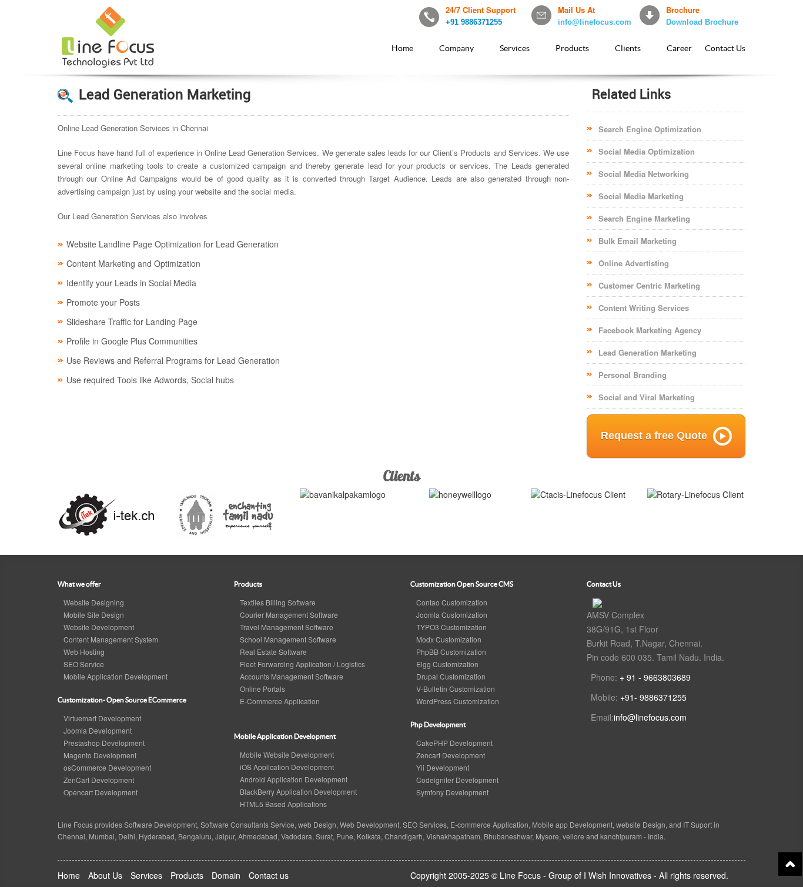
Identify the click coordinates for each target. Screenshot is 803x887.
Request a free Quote (654, 435)
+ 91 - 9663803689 (655, 677)
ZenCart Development (98, 780)
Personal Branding (632, 374)
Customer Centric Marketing (649, 285)
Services (515, 48)
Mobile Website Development (287, 754)
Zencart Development (450, 755)
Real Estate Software (273, 652)
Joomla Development (97, 730)
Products (572, 48)
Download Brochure (702, 22)
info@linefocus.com (594, 22)
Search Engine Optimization (649, 129)
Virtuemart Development (102, 718)
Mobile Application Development (115, 676)
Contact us (269, 875)
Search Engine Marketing (644, 218)
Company (456, 48)
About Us (105, 875)
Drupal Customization (451, 676)
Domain (226, 875)
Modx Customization (448, 639)
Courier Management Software (289, 615)
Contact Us (725, 48)
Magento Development (99, 755)
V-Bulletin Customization (455, 689)
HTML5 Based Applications (283, 804)
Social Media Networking (643, 173)
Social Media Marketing (641, 196)
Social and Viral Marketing (646, 397)
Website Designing (93, 602)
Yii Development (442, 767)
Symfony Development (452, 792)
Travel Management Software (286, 627)
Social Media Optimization (646, 151)
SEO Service (83, 664)
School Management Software (288, 639)
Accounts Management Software (291, 676)
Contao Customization (451, 602)
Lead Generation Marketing (647, 352)
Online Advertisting (633, 263)
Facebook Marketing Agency (649, 330)
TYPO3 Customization (451, 627)
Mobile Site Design (93, 615)
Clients (628, 48)
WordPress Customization (457, 701)
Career (679, 48)
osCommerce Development (107, 767)
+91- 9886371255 (653, 697)
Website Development (98, 627)
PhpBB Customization (451, 652)
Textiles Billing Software (278, 602)
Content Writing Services (643, 307)
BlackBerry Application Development (298, 791)
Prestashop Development (104, 743)
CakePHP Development (454, 743)
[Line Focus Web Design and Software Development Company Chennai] (597, 602)
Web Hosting (84, 652)
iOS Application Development (287, 767)
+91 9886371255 (474, 22)
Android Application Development (293, 779)
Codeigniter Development (457, 780)
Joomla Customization (451, 615)
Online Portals (262, 689)
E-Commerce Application (280, 701)
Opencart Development (100, 792)
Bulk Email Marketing (637, 240)
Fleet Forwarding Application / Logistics (302, 664)
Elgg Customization (447, 664)
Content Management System (110, 639)
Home (402, 48)
